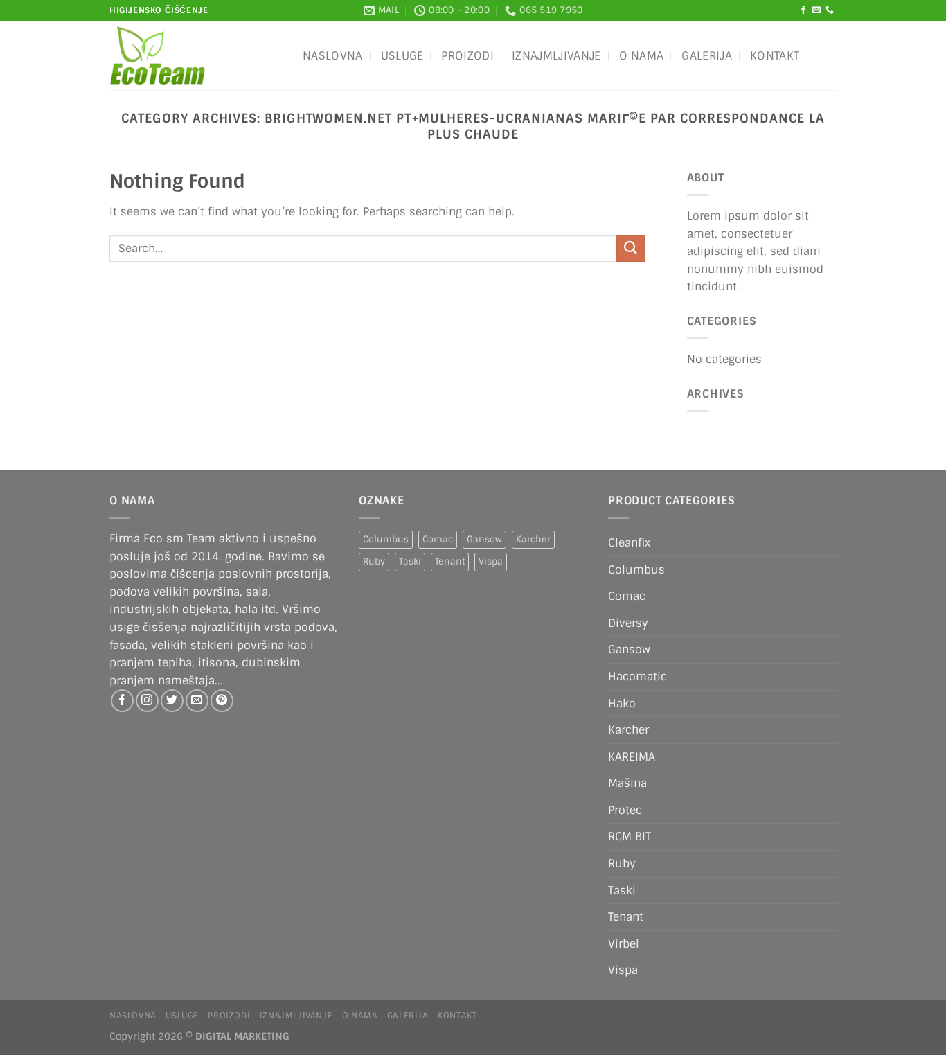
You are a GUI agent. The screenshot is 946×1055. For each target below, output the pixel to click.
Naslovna (333, 55)
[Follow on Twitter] (172, 700)
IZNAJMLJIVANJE (556, 55)
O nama (641, 55)
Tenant (450, 561)
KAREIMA (631, 757)
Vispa (491, 561)
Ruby (374, 561)
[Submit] (630, 248)
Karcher (533, 539)
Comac (437, 539)
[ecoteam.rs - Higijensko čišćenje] (195, 55)
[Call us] (829, 10)
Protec (625, 810)
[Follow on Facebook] (803, 10)
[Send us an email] (816, 10)
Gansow (484, 539)
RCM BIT (629, 836)
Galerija (706, 55)
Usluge (402, 55)
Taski (410, 561)
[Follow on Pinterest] (222, 700)
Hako (622, 703)
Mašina (627, 783)
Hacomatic (637, 676)
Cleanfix (629, 542)
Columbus (386, 539)
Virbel (623, 944)
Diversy (628, 623)
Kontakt (774, 55)
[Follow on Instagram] (147, 700)
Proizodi (467, 55)
